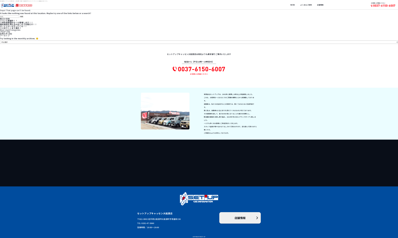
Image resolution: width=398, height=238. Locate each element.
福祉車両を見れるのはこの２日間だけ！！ (18, 24)
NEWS (292, 5)
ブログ (3, 31)
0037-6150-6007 (384, 5)
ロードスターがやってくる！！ (13, 26)
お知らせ (4, 33)
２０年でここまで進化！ (10, 28)
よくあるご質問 (306, 5)
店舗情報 (320, 5)
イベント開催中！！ (8, 20)
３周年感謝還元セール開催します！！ (16, 22)
